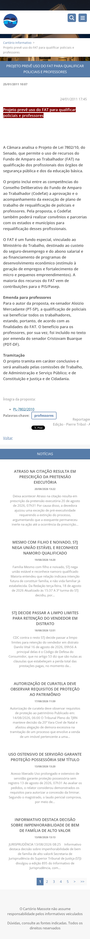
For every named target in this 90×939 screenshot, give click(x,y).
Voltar (8, 438)
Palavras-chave (15, 415)
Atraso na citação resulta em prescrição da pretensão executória (45, 477)
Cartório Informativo (17, 43)
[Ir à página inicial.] (46, 22)
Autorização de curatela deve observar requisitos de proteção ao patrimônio (45, 689)
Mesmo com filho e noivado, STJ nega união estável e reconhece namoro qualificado (45, 548)
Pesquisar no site (72, 18)
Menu (82, 18)
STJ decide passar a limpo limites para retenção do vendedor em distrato (45, 618)
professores (44, 415)
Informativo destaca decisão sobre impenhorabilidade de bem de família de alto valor (45, 825)
